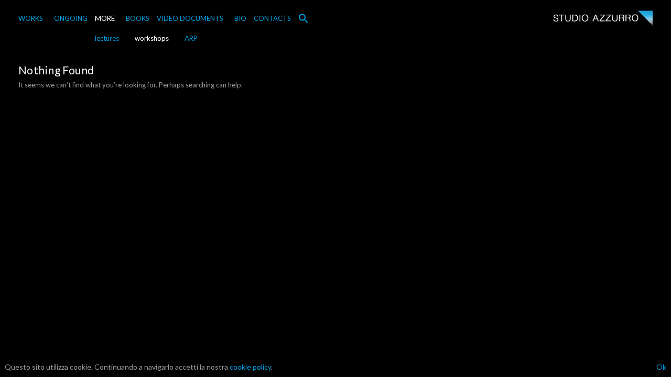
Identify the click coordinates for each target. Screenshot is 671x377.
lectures (107, 38)
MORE (105, 18)
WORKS (30, 18)
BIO (240, 18)
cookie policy (250, 366)
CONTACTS (272, 18)
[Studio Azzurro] (603, 19)
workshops (152, 38)
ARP (191, 38)
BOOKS (137, 18)
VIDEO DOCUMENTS (190, 18)
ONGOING (71, 18)
